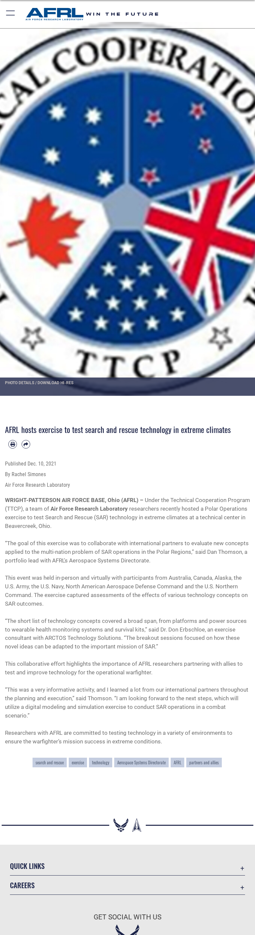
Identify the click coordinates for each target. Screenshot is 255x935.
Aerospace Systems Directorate (141, 762)
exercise (78, 762)
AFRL (177, 762)
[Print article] (12, 444)
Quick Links (27, 866)
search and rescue (50, 762)
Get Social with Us (127, 917)
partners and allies (204, 762)
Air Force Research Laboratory (89, 508)
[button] (11, 14)
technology (100, 762)
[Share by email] (26, 444)
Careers (22, 885)
